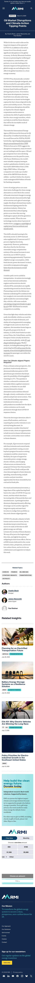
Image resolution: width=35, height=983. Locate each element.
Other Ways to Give (10, 821)
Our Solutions (6, 929)
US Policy (6, 578)
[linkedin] (8, 976)
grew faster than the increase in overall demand (16, 267)
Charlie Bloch (11, 34)
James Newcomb (21, 34)
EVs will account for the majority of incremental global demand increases (17, 350)
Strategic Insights (10, 575)
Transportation (25, 575)
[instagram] (22, 976)
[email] (4, 976)
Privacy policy (18, 972)
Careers (4, 939)
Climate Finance (14, 690)
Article (12, 16)
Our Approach (6, 926)
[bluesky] (26, 976)
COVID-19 (6, 572)
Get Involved (6, 932)
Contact (4, 942)
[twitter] (31, 976)
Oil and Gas (24, 572)
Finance (14, 572)
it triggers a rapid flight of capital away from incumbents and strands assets (17, 226)
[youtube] (13, 976)
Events (4, 936)
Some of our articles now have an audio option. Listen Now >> (17, 2)
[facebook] (17, 976)
